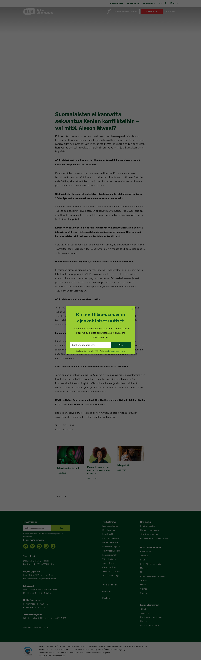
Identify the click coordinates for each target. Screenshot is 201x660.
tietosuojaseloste (115, 351)
